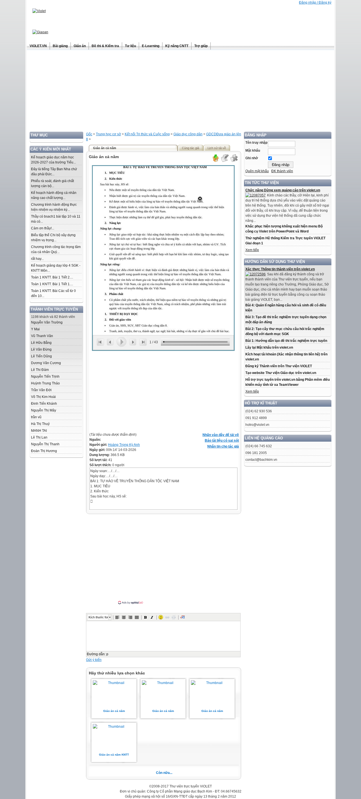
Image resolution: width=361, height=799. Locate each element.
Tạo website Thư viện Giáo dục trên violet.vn (280, 373)
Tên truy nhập (256, 143)
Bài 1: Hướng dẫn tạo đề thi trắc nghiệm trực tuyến (286, 341)
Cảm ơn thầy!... (42, 228)
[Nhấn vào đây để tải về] (215, 161)
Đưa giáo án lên (228, 134)
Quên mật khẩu (257, 171)
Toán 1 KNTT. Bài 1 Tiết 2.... (52, 277)
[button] (117, 617)
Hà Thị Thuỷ (40, 424)
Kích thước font (98, 617)
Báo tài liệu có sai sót (222, 440)
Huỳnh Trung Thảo (45, 383)
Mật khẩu (252, 150)
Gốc (89, 134)
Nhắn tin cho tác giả (223, 446)
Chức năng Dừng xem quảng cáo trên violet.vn (282, 190)
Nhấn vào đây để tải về (220, 435)
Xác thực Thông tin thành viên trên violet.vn (280, 269)
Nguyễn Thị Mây (43, 410)
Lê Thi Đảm (40, 370)
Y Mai (35, 329)
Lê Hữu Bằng (41, 343)
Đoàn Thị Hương (44, 451)
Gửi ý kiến (94, 660)
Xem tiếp (252, 250)
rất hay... (37, 259)
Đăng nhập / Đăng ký (315, 3)
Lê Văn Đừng (41, 349)
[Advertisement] (180, 92)
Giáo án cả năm (114, 710)
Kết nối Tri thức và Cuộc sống (147, 134)
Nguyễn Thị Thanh (45, 444)
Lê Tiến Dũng (41, 356)
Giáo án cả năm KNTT (114, 754)
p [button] (107, 654)
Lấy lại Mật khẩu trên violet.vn (269, 347)
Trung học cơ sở (108, 134)
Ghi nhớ (251, 158)
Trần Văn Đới (41, 390)
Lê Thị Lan (39, 437)
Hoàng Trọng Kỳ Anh (124, 445)
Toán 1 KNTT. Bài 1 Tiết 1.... (52, 284)
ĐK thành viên (282, 171)
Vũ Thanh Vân (42, 336)
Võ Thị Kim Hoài (43, 397)
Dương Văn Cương (46, 363)
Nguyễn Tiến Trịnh (45, 377)
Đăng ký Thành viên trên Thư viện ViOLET (278, 366)
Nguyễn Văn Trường (47, 322)
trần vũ (36, 417)
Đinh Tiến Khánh (44, 404)
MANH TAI (39, 431)
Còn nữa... (164, 773)
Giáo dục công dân (187, 134)
